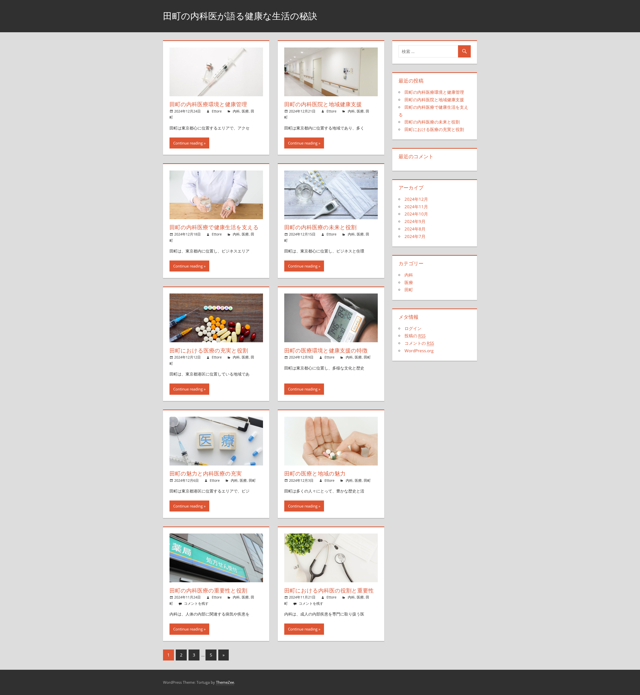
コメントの (419, 343)
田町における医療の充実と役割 (209, 350)
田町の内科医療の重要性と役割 (208, 590)
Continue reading (188, 143)
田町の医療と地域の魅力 (315, 473)
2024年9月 (415, 221)
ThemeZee (225, 682)
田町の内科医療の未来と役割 (320, 227)
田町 (367, 357)
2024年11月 (416, 207)
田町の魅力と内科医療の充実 (206, 473)
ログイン (413, 328)
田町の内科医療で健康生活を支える (214, 227)
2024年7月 (415, 236)
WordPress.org (419, 351)
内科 (236, 111)
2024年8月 (415, 229)
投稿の (415, 335)
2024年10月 (416, 214)
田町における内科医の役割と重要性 (329, 590)
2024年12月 (416, 199)
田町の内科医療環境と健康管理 (208, 104)
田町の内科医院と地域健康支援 (323, 104)
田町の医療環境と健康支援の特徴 (326, 350)
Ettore (217, 111)
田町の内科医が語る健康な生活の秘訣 (240, 16)
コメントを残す (196, 603)
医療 (245, 111)
